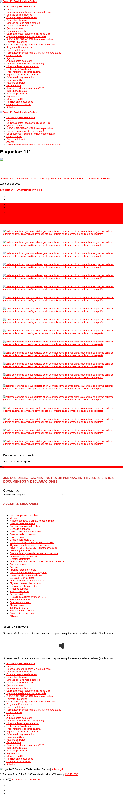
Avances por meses (17, 93)
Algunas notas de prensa (19, 61)
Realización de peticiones (19, 101)
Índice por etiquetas (16, 90)
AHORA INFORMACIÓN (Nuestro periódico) (29, 39)
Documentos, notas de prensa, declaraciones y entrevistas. (31, 178)
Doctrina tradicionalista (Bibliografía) (25, 63)
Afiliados (10, 107)
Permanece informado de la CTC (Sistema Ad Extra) (33, 52)
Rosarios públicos (15, 80)
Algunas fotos (13, 96)
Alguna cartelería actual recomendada (26, 36)
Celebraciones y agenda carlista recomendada (30, 44)
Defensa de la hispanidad (19, 25)
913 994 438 (6, 217)
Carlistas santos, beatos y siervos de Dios (28, 33)
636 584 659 (71, 774)
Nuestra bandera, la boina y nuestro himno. (28, 12)
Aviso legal (57, 769)
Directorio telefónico (16, 50)
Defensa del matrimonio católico (23, 22)
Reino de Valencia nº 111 (21, 190)
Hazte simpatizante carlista (20, 6)
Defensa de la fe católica (19, 14)
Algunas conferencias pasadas (22, 74)
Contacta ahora (14, 55)
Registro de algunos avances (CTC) (25, 88)
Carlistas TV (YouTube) (18, 69)
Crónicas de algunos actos (20, 77)
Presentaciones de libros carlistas (24, 71)
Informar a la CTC (15, 99)
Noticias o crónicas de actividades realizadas (87, 178)
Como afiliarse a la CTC (18, 31)
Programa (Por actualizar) (19, 47)
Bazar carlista (13, 85)
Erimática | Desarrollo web (25, 779)
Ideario (9, 9)
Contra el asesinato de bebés (21, 17)
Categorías (11, 490)
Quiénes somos (14, 28)
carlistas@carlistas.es (11, 222)
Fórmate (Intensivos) (17, 41)
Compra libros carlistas (18, 104)
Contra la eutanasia (16, 20)
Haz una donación (15, 82)
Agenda (10, 58)
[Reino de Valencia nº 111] (25, 173)
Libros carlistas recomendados (22, 66)
